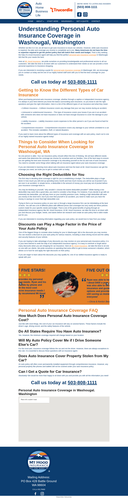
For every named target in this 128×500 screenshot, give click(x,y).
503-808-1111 (82, 82)
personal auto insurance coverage (82, 55)
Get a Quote (82, 21)
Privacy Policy (60, 497)
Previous (21, 284)
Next (107, 284)
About (40, 21)
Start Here (52, 21)
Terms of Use (68, 497)
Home (30, 21)
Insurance (67, 21)
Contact (96, 21)
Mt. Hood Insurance (33, 61)
